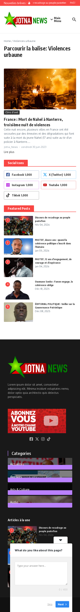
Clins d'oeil (11, 112)
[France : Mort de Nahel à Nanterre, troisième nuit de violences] (40, 89)
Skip (49, 604)
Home (7, 40)
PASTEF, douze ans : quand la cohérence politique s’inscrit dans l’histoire (53, 243)
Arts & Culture (20, 489)
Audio (14, 502)
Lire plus (9, 152)
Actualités (17, 464)
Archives (16, 476)
